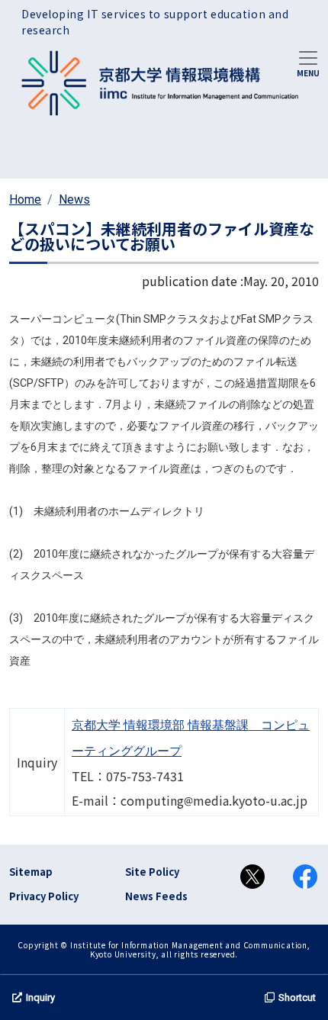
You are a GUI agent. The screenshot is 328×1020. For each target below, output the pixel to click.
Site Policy (152, 871)
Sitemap (31, 871)
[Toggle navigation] (308, 62)
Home (25, 199)
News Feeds (156, 896)
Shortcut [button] (297, 997)
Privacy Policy (44, 896)
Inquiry (40, 997)
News (74, 199)
